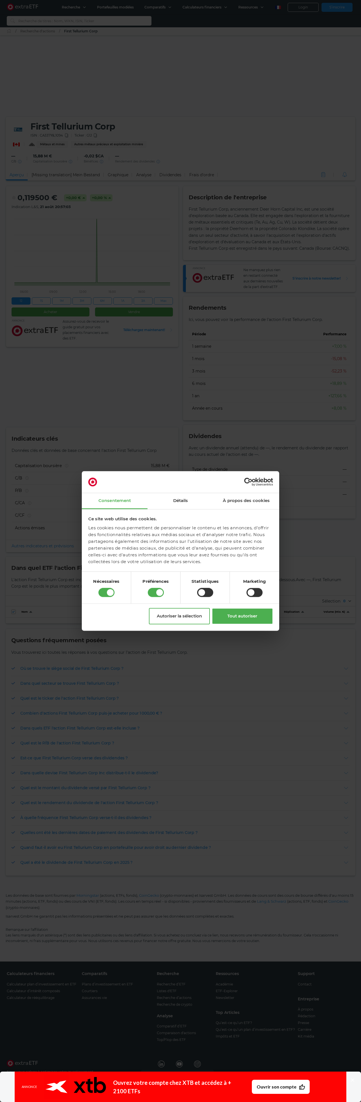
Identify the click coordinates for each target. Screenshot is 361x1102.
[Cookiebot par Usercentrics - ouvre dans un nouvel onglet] (248, 482)
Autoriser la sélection (179, 616)
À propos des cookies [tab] (246, 500)
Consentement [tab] (114, 500)
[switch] (156, 592)
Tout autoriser (242, 616)
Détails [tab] (180, 500)
